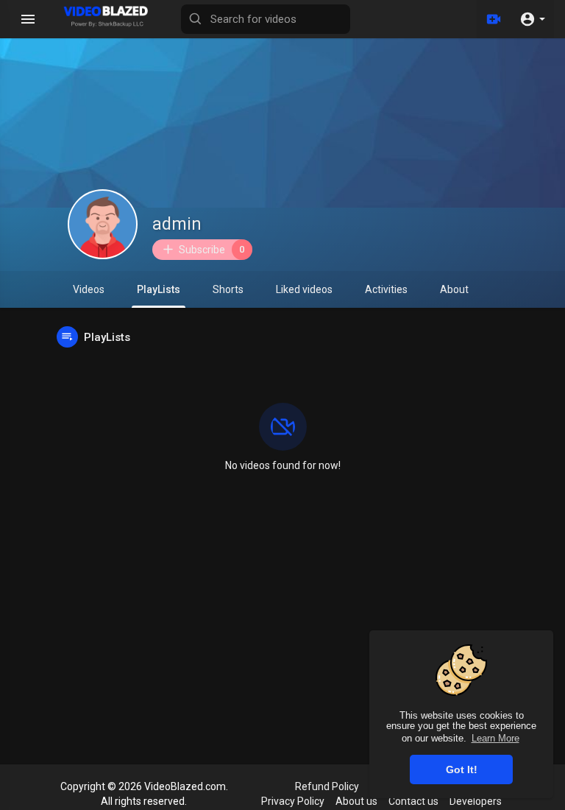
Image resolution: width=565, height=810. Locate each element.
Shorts (228, 289)
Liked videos (304, 289)
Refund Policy (327, 786)
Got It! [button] (461, 769)
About (454, 289)
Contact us (413, 801)
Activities (386, 289)
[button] (532, 19)
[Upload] (493, 19)
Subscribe (212, 250)
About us (356, 801)
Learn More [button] (495, 738)
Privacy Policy (292, 801)
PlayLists (158, 289)
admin (177, 224)
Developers (475, 801)
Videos (88, 289)
